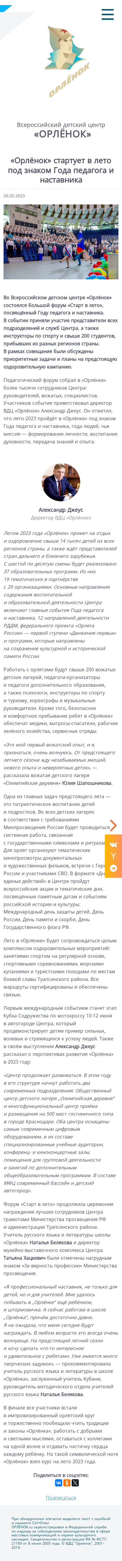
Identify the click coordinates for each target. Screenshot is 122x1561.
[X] (75, 1482)
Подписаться (61, 1497)
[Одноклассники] (66, 1482)
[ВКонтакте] (58, 1482)
